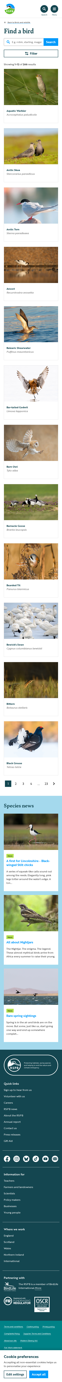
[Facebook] (7, 1159)
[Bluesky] (26, 1159)
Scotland (9, 1242)
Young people (12, 1212)
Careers (8, 1103)
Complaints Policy (12, 1333)
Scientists (9, 1193)
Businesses (10, 1206)
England (9, 1235)
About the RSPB (13, 1115)
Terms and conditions (13, 1326)
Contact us (10, 1128)
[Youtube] (45, 1159)
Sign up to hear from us (18, 1090)
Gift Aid (8, 1141)
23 (46, 783)
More (38, 1288)
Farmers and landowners (18, 1187)
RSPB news (10, 1109)
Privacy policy (49, 1326)
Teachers (9, 1181)
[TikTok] (36, 1159)
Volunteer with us (14, 1096)
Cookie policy (33, 1326)
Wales (7, 1248)
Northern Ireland (14, 1255)
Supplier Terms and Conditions (37, 1333)
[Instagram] (16, 1159)
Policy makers (12, 1200)
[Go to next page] (54, 784)
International (12, 1261)
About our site (10, 1340)
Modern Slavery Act (28, 1340)
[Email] (55, 1159)
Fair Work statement (13, 1347)
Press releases (12, 1134)
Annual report (12, 1122)
